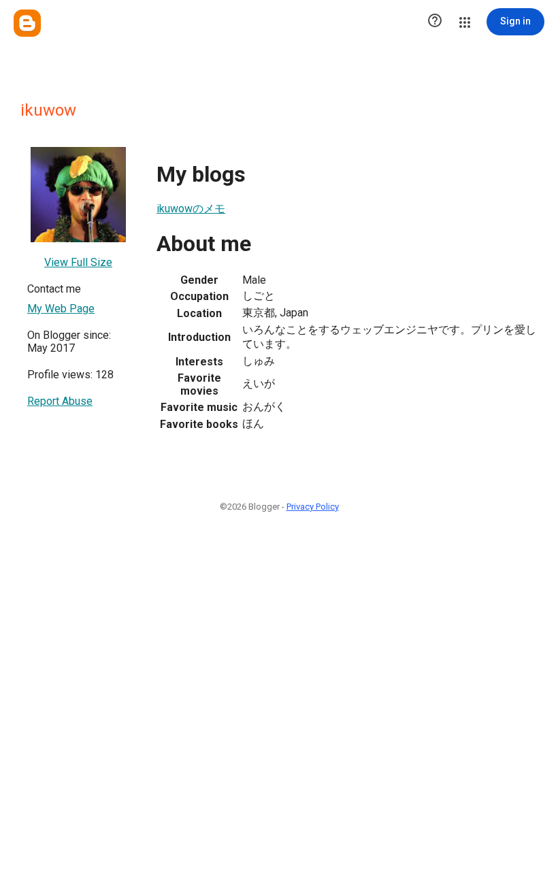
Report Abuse (60, 401)
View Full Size (78, 262)
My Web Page (61, 308)
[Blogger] (27, 23)
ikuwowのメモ (191, 208)
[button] (435, 21)
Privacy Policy (312, 506)
